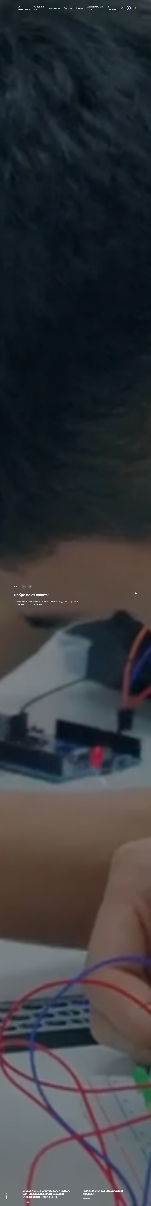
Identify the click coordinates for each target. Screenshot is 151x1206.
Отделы (79, 8)
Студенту (68, 8)
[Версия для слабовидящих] (122, 8)
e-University (112, 8)
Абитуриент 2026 (39, 8)
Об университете (24, 8)
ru (136, 8)
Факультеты (54, 8)
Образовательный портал (95, 8)
